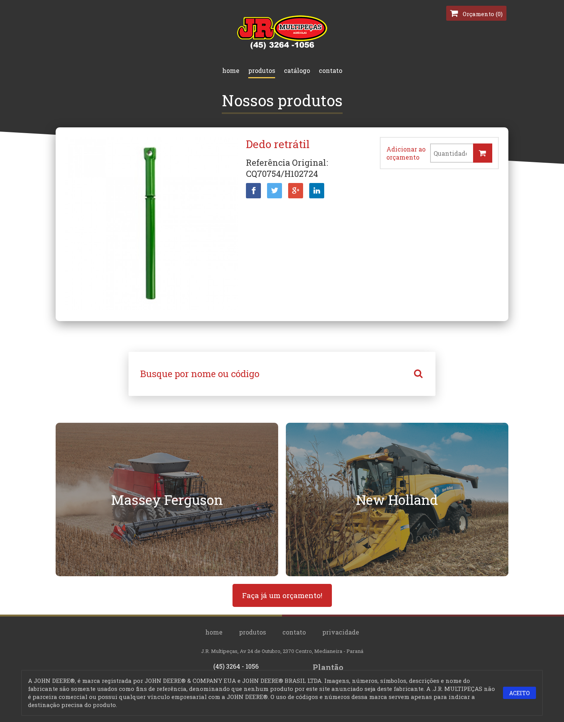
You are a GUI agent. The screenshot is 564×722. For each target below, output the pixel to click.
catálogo (297, 70)
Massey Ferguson (167, 499)
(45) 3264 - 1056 (236, 666)
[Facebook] (253, 190)
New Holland (397, 499)
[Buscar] (418, 374)
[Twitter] (274, 190)
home (230, 70)
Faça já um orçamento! (282, 595)
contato (330, 70)
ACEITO (519, 693)
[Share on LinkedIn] (316, 190)
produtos (261, 70)
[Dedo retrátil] (151, 224)
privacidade (340, 632)
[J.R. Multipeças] (282, 47)
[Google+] (295, 190)
